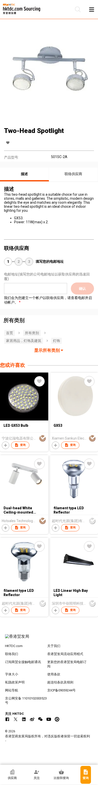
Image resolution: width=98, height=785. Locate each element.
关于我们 (53, 646)
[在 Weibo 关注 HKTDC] (32, 719)
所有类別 (32, 333)
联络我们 (11, 654)
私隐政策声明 (15, 682)
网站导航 (11, 690)
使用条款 (53, 674)
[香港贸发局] (49, 639)
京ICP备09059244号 (61, 690)
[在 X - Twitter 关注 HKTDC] (15, 719)
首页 (9, 333)
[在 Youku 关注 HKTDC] (57, 719)
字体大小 (11, 674)
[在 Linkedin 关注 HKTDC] (24, 719)
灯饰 (56, 341)
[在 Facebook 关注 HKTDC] (7, 719)
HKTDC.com (14, 646)
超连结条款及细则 (60, 682)
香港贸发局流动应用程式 (65, 654)
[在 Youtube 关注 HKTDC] (48, 719)
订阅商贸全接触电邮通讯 (23, 662)
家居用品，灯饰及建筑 (23, 341)
